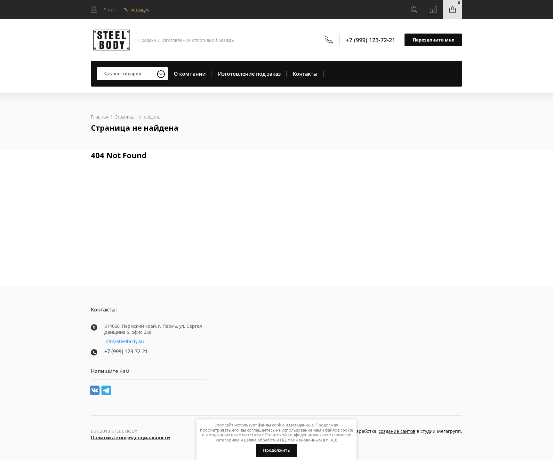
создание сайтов (397, 431)
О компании (190, 73)
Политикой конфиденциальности (298, 435)
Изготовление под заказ (249, 73)
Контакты (305, 73)
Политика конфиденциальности (130, 437)
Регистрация (136, 10)
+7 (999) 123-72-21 (370, 40)
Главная (99, 117)
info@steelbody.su (124, 341)
